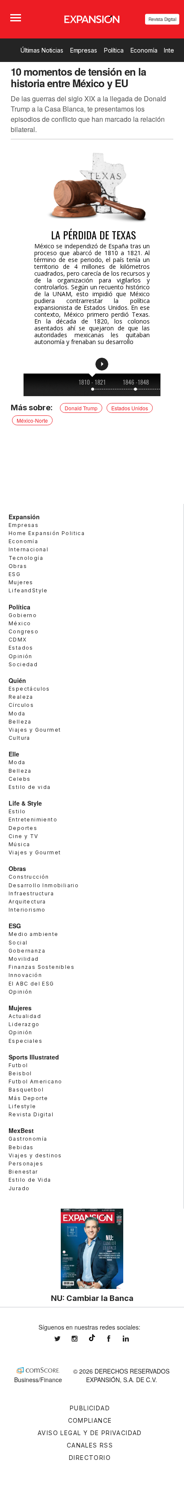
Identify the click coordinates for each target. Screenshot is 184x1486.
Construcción (29, 877)
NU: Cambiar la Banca (92, 1298)
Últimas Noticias (42, 50)
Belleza (20, 721)
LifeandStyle (28, 590)
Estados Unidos (129, 408)
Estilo (17, 811)
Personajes (26, 1163)
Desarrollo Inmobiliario (44, 885)
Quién (17, 680)
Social (18, 942)
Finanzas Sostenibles (41, 967)
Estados (21, 647)
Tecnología (26, 558)
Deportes (23, 828)
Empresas (83, 50)
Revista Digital (162, 19)
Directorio (90, 1457)
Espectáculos (29, 689)
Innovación (25, 975)
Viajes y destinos (35, 1155)
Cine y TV (24, 836)
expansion (132, 1338)
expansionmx (63, 1338)
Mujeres (21, 582)
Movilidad (24, 959)
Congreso (24, 631)
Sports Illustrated (34, 1057)
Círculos (21, 705)
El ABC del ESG (31, 983)
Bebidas (21, 1147)
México (20, 623)
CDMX (18, 639)
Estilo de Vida (30, 1180)
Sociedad (23, 664)
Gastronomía (28, 1139)
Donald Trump (81, 408)
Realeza (21, 697)
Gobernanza (27, 951)
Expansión (24, 516)
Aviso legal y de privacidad (90, 1432)
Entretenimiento (33, 819)
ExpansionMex (115, 1338)
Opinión (21, 656)
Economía (144, 50)
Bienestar (23, 1171)
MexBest (21, 1130)
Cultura (19, 738)
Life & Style (25, 803)
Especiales (25, 1041)
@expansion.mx (92, 1337)
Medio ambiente (34, 934)
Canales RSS (90, 1445)
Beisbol (20, 1073)
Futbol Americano (35, 1081)
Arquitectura (27, 901)
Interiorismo (27, 909)
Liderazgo (24, 1024)
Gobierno (23, 615)
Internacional (28, 549)
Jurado (19, 1188)
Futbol (18, 1065)
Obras (18, 566)
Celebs (19, 779)
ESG (15, 574)
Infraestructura (31, 893)
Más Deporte (28, 1098)
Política (114, 50)
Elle (14, 754)
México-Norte (32, 420)
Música (19, 844)
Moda (17, 713)
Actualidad (25, 1016)
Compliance (90, 1420)
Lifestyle (22, 1106)
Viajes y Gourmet (35, 730)
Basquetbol (26, 1089)
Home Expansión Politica (47, 533)
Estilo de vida (30, 787)
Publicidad (90, 1408)
